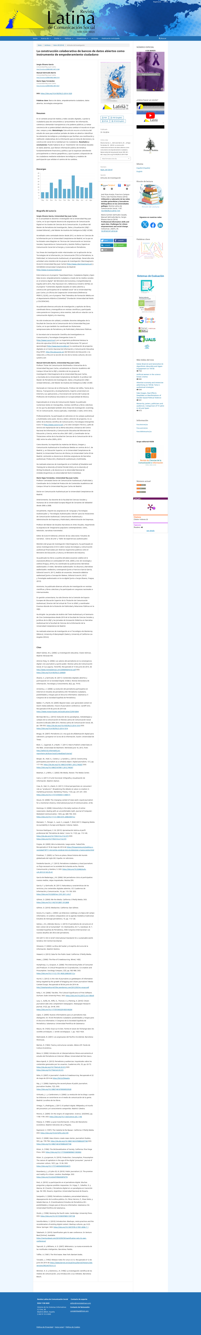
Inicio (35, 38)
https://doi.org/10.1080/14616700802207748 (54, 1144)
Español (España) (143, 168)
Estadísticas (81, 38)
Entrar (166, 2)
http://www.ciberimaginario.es (79, 264)
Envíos (57, 38)
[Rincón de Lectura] (150, 207)
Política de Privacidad (45, 1327)
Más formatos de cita (109, 159)
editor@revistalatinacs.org (80, 1303)
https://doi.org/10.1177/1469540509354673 (53, 1166)
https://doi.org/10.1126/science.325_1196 (65, 1117)
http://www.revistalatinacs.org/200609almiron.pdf (56, 670)
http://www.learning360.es (58, 346)
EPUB (106, 121)
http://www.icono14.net (53, 425)
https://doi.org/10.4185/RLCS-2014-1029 (56, 93)
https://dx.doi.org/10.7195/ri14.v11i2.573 (53, 836)
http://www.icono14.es (46, 340)
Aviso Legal (59, 1327)
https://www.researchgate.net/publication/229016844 (58, 711)
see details (150, 530)
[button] (106, 240)
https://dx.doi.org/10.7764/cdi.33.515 (51, 1067)
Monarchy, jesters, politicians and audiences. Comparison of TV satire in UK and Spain (150, 405)
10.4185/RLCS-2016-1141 (110, 211)
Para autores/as (142, 428)
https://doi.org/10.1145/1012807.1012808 (53, 902)
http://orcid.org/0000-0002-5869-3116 (48, 77)
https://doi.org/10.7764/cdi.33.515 (50, 1070)
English (139, 171)
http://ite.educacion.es (55, 352)
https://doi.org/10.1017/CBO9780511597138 (57, 1216)
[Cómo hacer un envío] (150, 128)
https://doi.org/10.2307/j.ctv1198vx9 (80, 995)
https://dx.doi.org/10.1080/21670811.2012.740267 (63, 764)
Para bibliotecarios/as (144, 431)
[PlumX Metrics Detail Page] (150, 507)
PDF (105, 118)
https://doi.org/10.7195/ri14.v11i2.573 (51, 839)
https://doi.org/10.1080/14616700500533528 (54, 1089)
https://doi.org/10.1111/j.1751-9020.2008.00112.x (56, 973)
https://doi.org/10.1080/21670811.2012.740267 (55, 767)
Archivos (94, 38)
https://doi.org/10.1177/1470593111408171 (53, 795)
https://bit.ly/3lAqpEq (61, 1078)
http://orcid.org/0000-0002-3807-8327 (48, 86)
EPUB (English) (118, 121)
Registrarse (157, 2)
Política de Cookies (73, 1327)
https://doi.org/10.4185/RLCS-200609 (51, 672)
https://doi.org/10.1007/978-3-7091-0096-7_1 (71, 1227)
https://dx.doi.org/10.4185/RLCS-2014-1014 (63, 725)
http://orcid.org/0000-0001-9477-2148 (48, 69)
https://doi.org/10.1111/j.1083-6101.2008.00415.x (56, 817)
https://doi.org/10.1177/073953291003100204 (54, 1009)
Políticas (68, 38)
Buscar (163, 38)
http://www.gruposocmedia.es (49, 270)
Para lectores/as (142, 424)
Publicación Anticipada (111, 38)
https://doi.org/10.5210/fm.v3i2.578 (54, 1133)
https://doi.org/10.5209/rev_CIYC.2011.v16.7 (54, 894)
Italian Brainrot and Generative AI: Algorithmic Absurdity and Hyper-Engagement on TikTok (150, 366)
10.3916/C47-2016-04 (109, 231)
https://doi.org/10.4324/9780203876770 (52, 1177)
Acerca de (45, 38)
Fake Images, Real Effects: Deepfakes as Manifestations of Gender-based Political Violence (149, 395)
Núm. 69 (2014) (58, 45)
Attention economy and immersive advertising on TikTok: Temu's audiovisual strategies (150, 384)
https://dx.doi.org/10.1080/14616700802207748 (69, 1141)
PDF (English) (117, 118)
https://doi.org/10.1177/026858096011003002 (63, 1152)
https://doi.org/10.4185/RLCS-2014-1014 (52, 728)
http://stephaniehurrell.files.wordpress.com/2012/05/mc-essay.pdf (63, 987)
